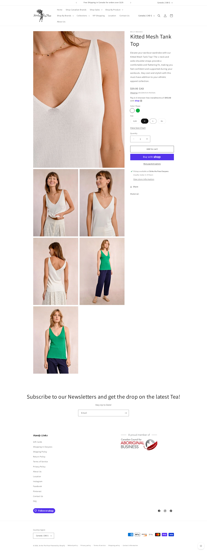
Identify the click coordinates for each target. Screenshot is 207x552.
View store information (143, 179)
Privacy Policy (39, 466)
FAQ (35, 501)
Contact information (130, 545)
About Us (37, 471)
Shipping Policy (40, 451)
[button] (96, 10)
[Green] (138, 111)
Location (37, 476)
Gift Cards (37, 442)
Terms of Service (40, 461)
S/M (136, 121)
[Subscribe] (126, 413)
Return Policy (39, 456)
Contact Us (38, 496)
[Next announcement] (131, 2)
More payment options (152, 164)
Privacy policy (86, 545)
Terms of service (99, 545)
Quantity (133, 133)
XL (163, 121)
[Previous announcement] (76, 2)
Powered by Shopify (58, 546)
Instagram (37, 481)
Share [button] (135, 186)
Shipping (133, 93)
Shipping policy (114, 545)
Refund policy (73, 545)
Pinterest (37, 491)
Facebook (37, 486)
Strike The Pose (44, 546)
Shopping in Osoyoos (42, 447)
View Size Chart (138, 127)
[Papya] (132, 111)
